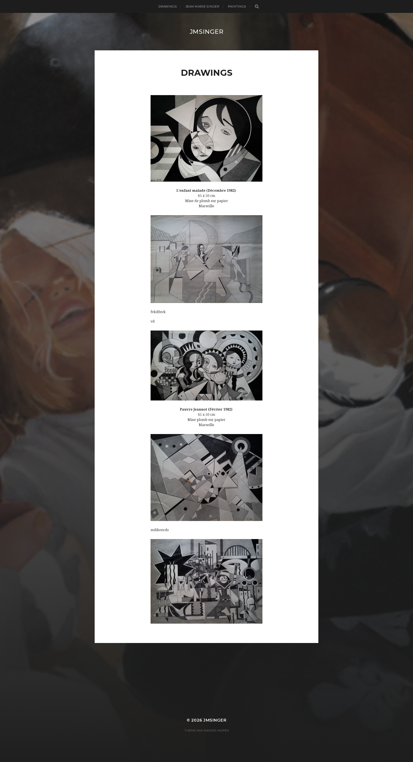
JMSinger (206, 31)
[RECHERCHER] (257, 7)
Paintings (237, 6)
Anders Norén (216, 730)
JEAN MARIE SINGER (202, 6)
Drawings (167, 6)
